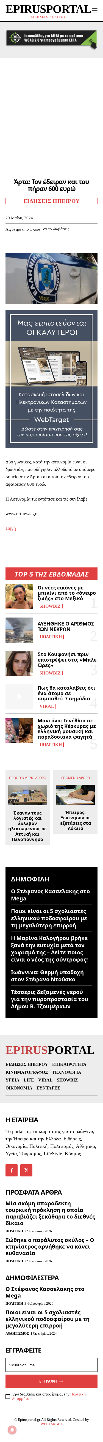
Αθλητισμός (17, 1333)
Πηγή (10, 528)
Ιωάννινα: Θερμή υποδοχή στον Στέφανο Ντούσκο (47, 975)
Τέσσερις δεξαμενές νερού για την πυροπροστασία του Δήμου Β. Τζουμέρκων (49, 999)
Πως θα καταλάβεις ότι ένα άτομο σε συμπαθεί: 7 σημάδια (66, 693)
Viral (47, 706)
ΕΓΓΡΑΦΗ (48, 1381)
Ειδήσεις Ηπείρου (52, 201)
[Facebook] (10, 245)
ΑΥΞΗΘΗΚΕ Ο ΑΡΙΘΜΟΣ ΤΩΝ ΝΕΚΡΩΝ (66, 626)
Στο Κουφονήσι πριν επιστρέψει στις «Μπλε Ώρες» (67, 659)
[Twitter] (23, 245)
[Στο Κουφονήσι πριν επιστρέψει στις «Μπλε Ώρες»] (19, 663)
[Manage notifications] (12, 1429)
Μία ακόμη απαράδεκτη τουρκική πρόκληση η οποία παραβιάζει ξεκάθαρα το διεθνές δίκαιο (50, 1213)
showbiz (50, 606)
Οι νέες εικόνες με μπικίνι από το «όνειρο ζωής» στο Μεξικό (67, 593)
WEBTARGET (51, 1424)
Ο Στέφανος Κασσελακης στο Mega (50, 894)
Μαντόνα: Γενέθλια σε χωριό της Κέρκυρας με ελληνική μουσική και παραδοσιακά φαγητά (67, 728)
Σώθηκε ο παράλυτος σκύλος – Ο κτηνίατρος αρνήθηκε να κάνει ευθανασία (49, 1246)
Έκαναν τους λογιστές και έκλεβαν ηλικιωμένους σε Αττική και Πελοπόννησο (27, 826)
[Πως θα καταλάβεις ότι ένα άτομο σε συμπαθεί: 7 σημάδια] (19, 696)
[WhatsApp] (48, 245)
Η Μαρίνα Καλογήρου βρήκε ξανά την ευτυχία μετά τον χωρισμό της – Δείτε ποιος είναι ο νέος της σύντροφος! (49, 948)
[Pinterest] (36, 245)
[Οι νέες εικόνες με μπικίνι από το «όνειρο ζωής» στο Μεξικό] (19, 596)
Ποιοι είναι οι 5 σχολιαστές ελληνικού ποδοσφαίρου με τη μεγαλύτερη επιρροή (49, 918)
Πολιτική (51, 637)
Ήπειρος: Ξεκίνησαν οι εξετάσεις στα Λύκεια (75, 820)
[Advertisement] (51, 112)
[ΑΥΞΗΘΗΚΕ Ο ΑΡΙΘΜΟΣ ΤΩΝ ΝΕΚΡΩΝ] (19, 630)
